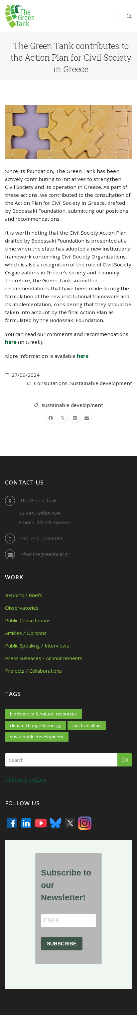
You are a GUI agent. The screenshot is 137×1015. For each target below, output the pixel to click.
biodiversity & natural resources (43, 714)
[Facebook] (11, 823)
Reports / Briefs (23, 595)
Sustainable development (101, 383)
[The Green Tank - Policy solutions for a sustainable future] (19, 16)
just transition (86, 725)
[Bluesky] (55, 823)
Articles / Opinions (26, 633)
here (11, 342)
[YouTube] (41, 823)
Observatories (22, 607)
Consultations (51, 383)
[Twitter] (70, 823)
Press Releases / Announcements (43, 658)
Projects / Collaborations (33, 670)
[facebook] (51, 418)
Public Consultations (28, 620)
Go (124, 760)
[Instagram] (84, 823)
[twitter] (63, 418)
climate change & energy (35, 725)
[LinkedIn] (26, 823)
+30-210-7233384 (41, 538)
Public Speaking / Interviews (37, 645)
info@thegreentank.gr (44, 554)
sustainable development (72, 405)
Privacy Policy (26, 779)
